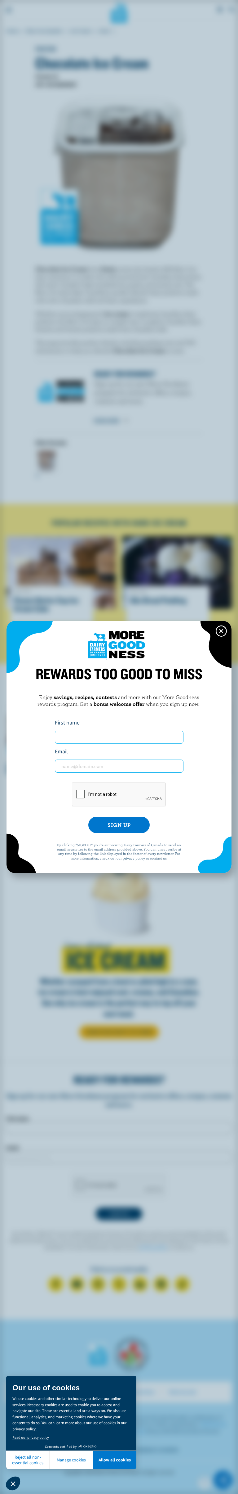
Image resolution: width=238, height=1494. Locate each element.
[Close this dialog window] (221, 631)
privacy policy (134, 858)
